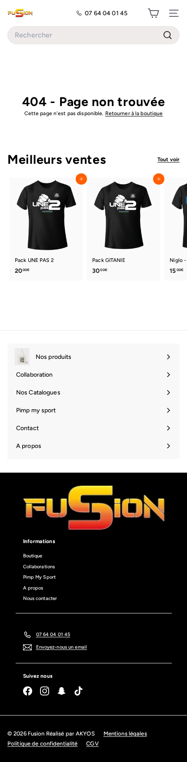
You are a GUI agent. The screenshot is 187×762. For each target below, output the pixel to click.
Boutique (33, 556)
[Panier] (153, 13)
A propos (33, 588)
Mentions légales (125, 733)
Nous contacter (40, 598)
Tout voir (168, 159)
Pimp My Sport (39, 577)
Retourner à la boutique (134, 113)
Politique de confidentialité (42, 743)
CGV (92, 743)
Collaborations (39, 567)
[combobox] (93, 35)
